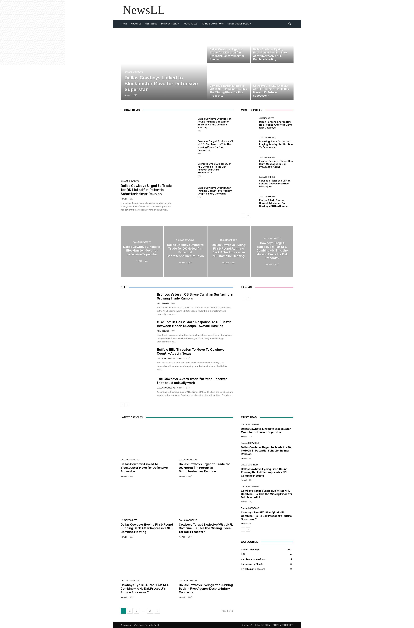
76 (150, 611)
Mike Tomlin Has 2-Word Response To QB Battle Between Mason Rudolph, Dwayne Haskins (194, 324)
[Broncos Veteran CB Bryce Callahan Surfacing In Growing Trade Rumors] (137, 304)
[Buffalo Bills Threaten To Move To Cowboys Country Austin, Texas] (137, 359)
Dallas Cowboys (134, 72)
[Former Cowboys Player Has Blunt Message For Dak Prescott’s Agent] (249, 162)
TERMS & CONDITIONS (283, 625)
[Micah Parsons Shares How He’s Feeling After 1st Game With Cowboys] (249, 123)
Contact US (247, 625)
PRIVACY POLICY (262, 625)
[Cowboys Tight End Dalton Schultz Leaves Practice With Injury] (249, 182)
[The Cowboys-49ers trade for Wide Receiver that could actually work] (137, 387)
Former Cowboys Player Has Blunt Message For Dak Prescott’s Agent (276, 164)
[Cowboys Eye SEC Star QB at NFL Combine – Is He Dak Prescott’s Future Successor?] (272, 82)
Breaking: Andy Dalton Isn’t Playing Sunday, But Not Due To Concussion (276, 144)
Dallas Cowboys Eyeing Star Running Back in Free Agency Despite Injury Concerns (215, 190)
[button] (289, 24)
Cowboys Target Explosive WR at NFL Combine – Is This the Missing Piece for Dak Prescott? (215, 146)
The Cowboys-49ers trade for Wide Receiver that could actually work (192, 381)
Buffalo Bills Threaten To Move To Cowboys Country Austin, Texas (190, 351)
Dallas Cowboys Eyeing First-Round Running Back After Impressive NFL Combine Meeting (215, 123)
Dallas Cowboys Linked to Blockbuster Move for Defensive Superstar (144, 467)
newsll (124, 199)
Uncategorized (260, 45)
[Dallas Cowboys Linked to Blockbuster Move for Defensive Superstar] (164, 64)
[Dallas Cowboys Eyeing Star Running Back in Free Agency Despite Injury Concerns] (187, 192)
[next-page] (248, 216)
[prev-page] (243, 216)
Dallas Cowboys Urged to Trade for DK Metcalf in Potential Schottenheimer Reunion (146, 190)
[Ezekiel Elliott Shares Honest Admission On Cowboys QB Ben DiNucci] (249, 202)
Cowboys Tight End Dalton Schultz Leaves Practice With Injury (274, 183)
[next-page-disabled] (128, 405)
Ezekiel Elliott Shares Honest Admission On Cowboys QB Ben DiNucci (273, 203)
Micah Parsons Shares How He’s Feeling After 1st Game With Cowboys (276, 124)
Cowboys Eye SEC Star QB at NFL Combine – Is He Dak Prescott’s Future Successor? (215, 168)
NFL (159, 303)
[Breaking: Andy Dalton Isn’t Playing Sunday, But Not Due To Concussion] (249, 143)
